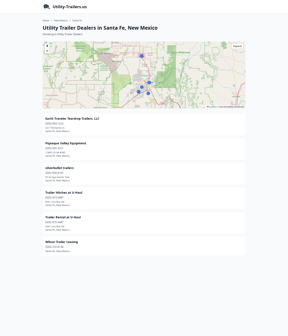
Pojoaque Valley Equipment (65, 143)
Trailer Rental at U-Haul (63, 217)
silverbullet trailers (59, 168)
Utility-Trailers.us (70, 6)
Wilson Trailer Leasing (61, 242)
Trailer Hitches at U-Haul (63, 192)
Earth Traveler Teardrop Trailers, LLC (72, 118)
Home (46, 20)
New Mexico (61, 20)
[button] (142, 87)
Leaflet (212, 106)
